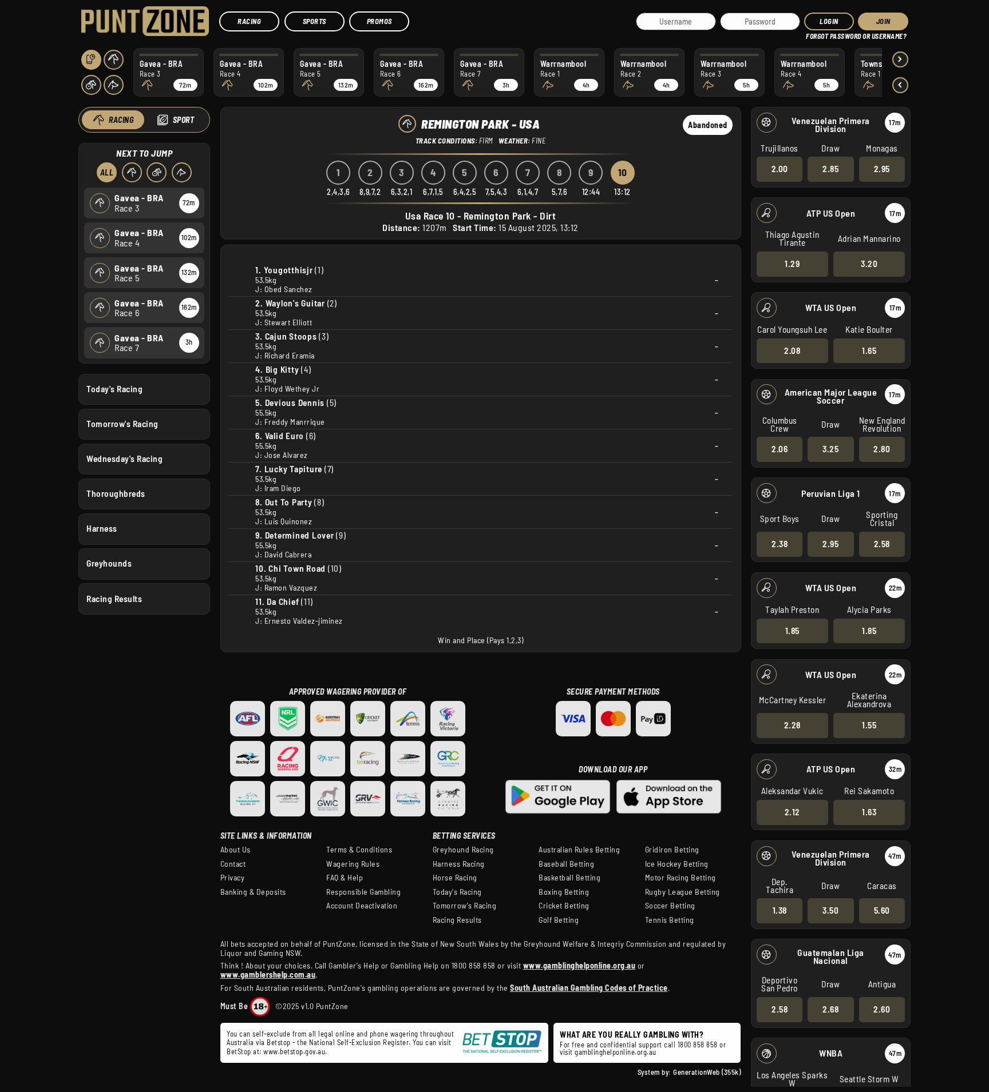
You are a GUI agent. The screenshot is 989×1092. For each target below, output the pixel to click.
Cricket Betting (564, 905)
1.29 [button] (792, 263)
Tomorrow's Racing (122, 424)
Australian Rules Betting (579, 849)
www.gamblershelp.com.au (268, 974)
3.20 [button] (869, 263)
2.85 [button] (830, 169)
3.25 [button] (830, 449)
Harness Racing (459, 863)
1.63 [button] (869, 812)
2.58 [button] (882, 544)
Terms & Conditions (359, 849)
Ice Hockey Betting (677, 863)
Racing (249, 21)
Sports (314, 21)
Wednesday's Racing (124, 458)
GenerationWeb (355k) (707, 1072)
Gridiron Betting (672, 849)
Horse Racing (455, 877)
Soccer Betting (670, 905)
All (107, 172)
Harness (101, 528)
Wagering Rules (352, 863)
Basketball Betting (569, 877)
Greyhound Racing (463, 849)
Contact (233, 863)
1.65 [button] (869, 350)
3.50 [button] (830, 910)
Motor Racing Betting (680, 877)
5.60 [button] (882, 910)
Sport (184, 120)
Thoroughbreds (115, 493)
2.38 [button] (780, 544)
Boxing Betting (564, 891)
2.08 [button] (792, 350)
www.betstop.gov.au (294, 1051)
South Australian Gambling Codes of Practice (589, 988)
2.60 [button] (881, 1009)
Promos (379, 21)
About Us (235, 849)
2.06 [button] (780, 449)
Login (829, 21)
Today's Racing (114, 389)
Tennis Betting (669, 919)
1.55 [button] (869, 725)
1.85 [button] (792, 630)
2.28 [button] (792, 725)
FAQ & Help (344, 877)
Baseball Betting (566, 863)
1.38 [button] (780, 910)
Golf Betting (559, 919)
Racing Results (114, 598)
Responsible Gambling (363, 891)
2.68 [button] (830, 1009)
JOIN (883, 21)
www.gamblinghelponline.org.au (579, 965)
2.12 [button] (792, 812)
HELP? (814, 34)
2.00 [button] (780, 169)
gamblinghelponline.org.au (615, 1052)
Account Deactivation (361, 905)
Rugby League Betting (682, 891)
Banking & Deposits (253, 891)
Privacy (232, 877)
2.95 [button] (882, 169)
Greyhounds (109, 563)
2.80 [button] (881, 449)
